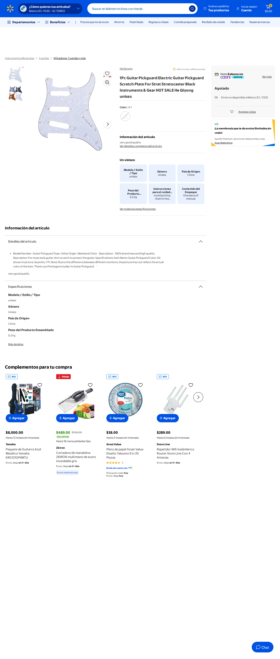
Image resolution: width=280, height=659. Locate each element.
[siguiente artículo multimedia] (107, 124)
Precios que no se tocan (94, 22)
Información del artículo (27, 228)
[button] (216, 8)
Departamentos (23, 22)
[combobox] (142, 8)
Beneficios (57, 22)
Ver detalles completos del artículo (141, 146)
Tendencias (237, 22)
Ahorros (119, 22)
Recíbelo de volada (213, 22)
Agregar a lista (247, 111)
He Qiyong (126, 68)
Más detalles (15, 344)
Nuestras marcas (259, 22)
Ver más (267, 76)
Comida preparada (185, 22)
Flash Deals (136, 22)
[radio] (125, 118)
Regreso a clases (158, 22)
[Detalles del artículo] (200, 241)
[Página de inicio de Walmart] (10, 8)
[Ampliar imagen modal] (107, 82)
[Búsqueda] (192, 8)
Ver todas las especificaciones (138, 208)
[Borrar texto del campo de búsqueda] (183, 8)
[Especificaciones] (200, 286)
